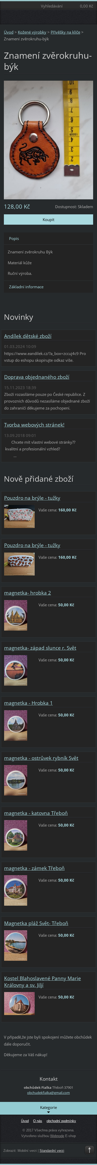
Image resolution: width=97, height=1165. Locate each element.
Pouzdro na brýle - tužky (32, 498)
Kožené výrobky (32, 32)
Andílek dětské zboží (27, 336)
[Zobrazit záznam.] (19, 516)
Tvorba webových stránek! (34, 424)
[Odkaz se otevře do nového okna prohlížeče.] (48, 139)
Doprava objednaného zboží (36, 377)
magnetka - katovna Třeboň (36, 813)
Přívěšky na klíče (65, 32)
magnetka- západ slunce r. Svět (40, 648)
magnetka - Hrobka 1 (28, 703)
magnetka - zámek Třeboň (34, 868)
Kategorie (48, 1107)
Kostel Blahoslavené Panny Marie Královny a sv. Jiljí (42, 981)
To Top (89, 1150)
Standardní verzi (52, 1151)
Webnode (57, 1136)
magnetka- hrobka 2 (27, 592)
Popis (14, 238)
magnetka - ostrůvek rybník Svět (41, 758)
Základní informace (26, 286)
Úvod (8, 32)
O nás (37, 1121)
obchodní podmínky (61, 1121)
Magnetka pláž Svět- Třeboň (36, 923)
